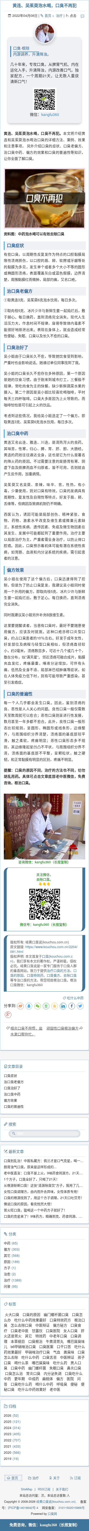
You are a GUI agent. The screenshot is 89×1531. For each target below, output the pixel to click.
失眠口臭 (56, 1367)
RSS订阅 (44, 1489)
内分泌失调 (52, 1373)
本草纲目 (18, 1341)
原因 (7, 1261)
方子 (7, 1267)
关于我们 (62, 1489)
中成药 (33, 1378)
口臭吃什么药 (21, 1384)
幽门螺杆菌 (37, 1367)
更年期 (19, 1378)
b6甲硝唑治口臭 (23, 1346)
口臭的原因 (31, 1314)
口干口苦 (64, 1346)
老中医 (55, 1389)
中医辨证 (67, 1357)
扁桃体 (47, 1378)
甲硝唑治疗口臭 (37, 1351)
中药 (7, 1243)
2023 (7, 1433)
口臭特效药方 (60, 1319)
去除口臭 (70, 975)
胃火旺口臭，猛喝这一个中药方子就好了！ (35, 1210)
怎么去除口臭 (21, 1325)
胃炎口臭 (33, 1373)
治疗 (59, 15)
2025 (7, 1421)
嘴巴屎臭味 (41, 1362)
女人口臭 (70, 1330)
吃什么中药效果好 (32, 1389)
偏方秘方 (60, 1325)
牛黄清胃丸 (55, 1341)
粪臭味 (69, 1351)
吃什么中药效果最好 (30, 1319)
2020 (7, 1452)
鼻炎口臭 (74, 1367)
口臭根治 (35, 1341)
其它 (7, 1255)
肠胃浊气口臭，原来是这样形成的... (30, 1166)
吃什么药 (60, 1362)
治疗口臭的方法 (58, 970)
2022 (7, 1440)
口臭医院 (53, 1330)
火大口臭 (12, 1314)
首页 (48, 15)
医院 (70, 1378)
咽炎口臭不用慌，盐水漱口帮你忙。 (26, 1031)
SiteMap (26, 1489)
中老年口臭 (58, 1335)
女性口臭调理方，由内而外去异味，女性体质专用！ (42, 1191)
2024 (7, 1427)
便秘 (74, 1384)
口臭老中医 (19, 1330)
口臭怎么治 (14, 1373)
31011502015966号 (71, 1507)
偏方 (7, 1249)
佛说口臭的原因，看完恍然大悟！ (29, 1203)
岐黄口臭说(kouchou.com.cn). (56, 1501)
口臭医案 (46, 1346)
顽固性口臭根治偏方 (63, 1028)
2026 (7, 1415)
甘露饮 (37, 1330)
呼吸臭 (61, 1384)
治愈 (7, 1274)
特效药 (40, 1335)
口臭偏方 (53, 975)
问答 (7, 1286)
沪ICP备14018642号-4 (23, 1507)
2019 (7, 1458)
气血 (56, 1351)
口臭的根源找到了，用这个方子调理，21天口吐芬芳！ (44, 1197)
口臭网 (52, 1513)
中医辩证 (42, 1325)
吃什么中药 (75, 997)
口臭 (45, 956)
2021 (7, 1446)
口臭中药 (18, 1367)
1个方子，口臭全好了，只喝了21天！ (31, 1179)
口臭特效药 (35, 975)
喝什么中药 (44, 1384)
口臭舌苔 (49, 1357)
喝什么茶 (21, 1362)
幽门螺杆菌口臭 (56, 1314)
